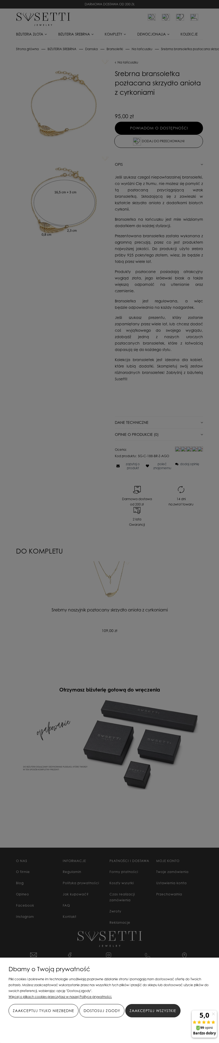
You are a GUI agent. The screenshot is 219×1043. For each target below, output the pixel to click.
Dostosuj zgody (102, 1010)
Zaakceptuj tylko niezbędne (43, 1010)
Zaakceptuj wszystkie (153, 1010)
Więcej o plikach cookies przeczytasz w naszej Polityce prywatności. (60, 997)
